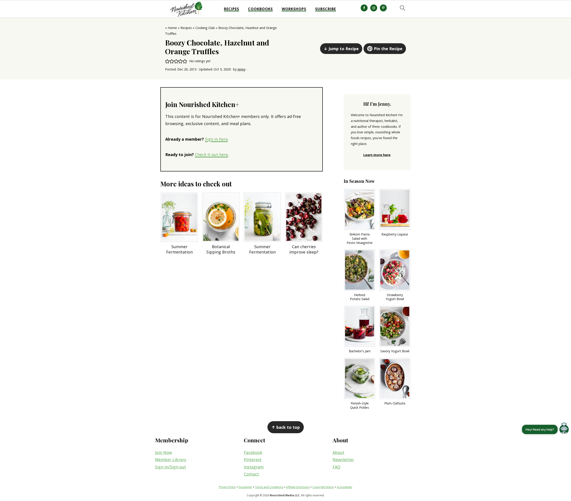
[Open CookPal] (564, 429)
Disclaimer (245, 487)
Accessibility (344, 487)
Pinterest (253, 459)
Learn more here (376, 155)
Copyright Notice (323, 487)
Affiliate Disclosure (298, 487)
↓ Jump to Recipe (341, 48)
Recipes (231, 9)
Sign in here (216, 139)
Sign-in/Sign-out (170, 467)
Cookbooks (260, 9)
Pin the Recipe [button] (388, 48)
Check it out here (211, 154)
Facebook (253, 452)
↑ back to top (285, 427)
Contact (251, 474)
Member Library (170, 459)
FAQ (336, 467)
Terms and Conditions (269, 487)
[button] (167, 61)
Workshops (294, 9)
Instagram (254, 467)
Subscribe (325, 9)
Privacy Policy (227, 487)
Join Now (163, 452)
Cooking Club (205, 28)
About (338, 452)
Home (172, 28)
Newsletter (343, 459)
